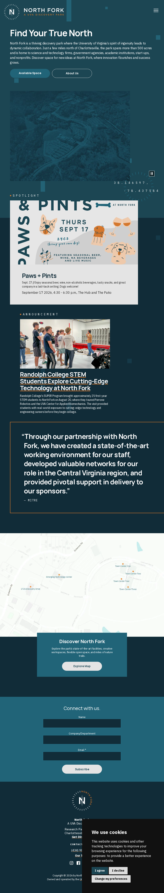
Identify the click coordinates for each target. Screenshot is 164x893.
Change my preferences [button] (111, 879)
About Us (72, 73)
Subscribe (82, 769)
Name (82, 717)
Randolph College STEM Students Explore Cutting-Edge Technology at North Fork (64, 381)
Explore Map (82, 666)
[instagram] (72, 864)
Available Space (30, 73)
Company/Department (82, 733)
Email (82, 750)
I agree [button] (100, 870)
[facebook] (79, 864)
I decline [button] (118, 870)
